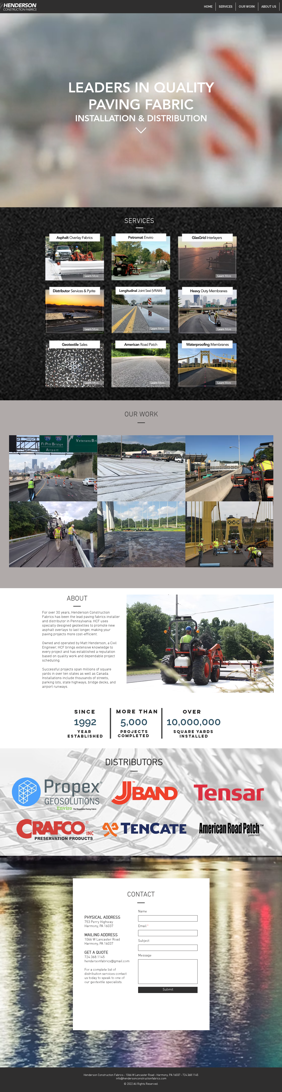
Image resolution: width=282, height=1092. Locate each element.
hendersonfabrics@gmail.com (106, 961)
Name (142, 911)
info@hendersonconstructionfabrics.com (141, 1078)
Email (142, 926)
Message (145, 955)
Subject (143, 941)
